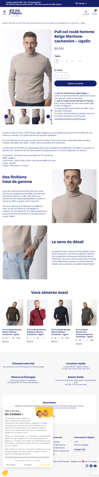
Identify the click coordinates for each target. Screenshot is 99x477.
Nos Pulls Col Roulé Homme (33, 23)
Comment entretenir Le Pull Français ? (70, 116)
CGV (76, 442)
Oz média (92, 461)
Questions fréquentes (60, 451)
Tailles (57, 56)
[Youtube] (95, 465)
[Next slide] (48, 116)
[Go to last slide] (6, 116)
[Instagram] (86, 465)
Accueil (5, 23)
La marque (55, 442)
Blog (52, 454)
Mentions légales (81, 445)
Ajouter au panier (75, 83)
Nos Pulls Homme (15, 23)
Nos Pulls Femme (58, 448)
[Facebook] (91, 465)
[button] (8, 116)
